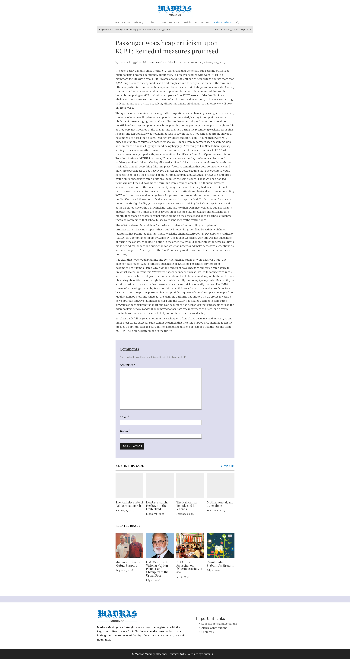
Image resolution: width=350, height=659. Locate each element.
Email (125, 431)
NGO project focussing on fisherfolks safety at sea (189, 567)
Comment (127, 365)
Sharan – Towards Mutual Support (128, 563)
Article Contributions (196, 23)
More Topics (169, 23)
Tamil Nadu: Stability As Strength (220, 563)
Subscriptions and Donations (219, 624)
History (138, 23)
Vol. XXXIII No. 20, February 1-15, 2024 (204, 62)
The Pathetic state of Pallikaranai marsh (129, 504)
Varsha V (123, 62)
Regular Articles (164, 62)
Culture (152, 23)
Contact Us (208, 632)
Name (124, 417)
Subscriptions (223, 23)
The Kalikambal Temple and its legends (186, 505)
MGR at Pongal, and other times (220, 504)
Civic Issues (148, 62)
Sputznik (207, 654)
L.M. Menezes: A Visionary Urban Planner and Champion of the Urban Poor (157, 568)
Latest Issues (120, 23)
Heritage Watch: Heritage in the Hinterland (157, 505)
